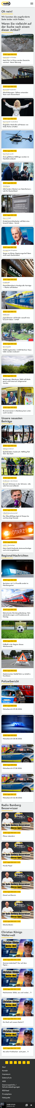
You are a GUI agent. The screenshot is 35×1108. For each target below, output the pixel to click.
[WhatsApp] (6, 1062)
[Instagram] (15, 1062)
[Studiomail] (24, 1062)
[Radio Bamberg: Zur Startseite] (15, 3)
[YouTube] (19, 1062)
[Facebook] (11, 1062)
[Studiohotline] (28, 1062)
